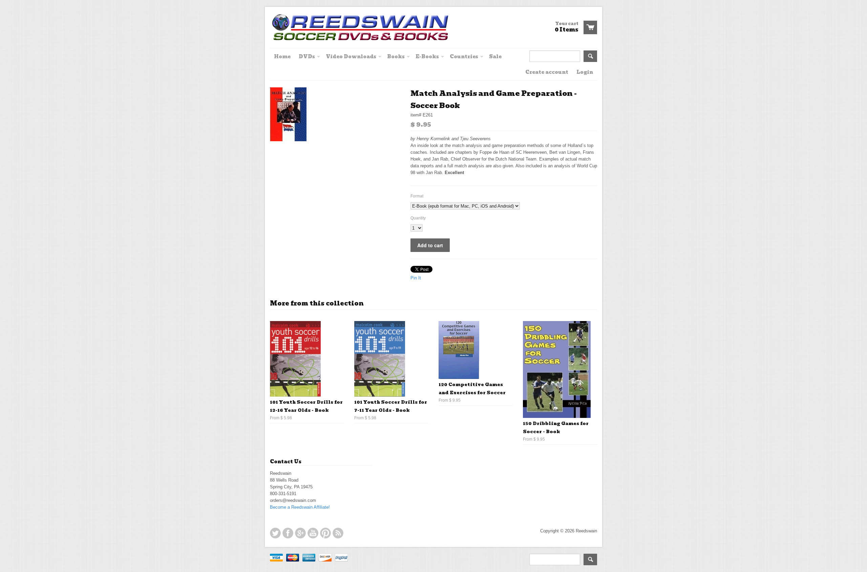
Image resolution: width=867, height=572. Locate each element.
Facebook (287, 533)
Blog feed (338, 533)
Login (584, 72)
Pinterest (325, 533)
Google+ (300, 533)
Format (416, 196)
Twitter (275, 533)
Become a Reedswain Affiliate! (300, 507)
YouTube (313, 533)
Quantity (418, 218)
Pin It (415, 277)
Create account (546, 72)
